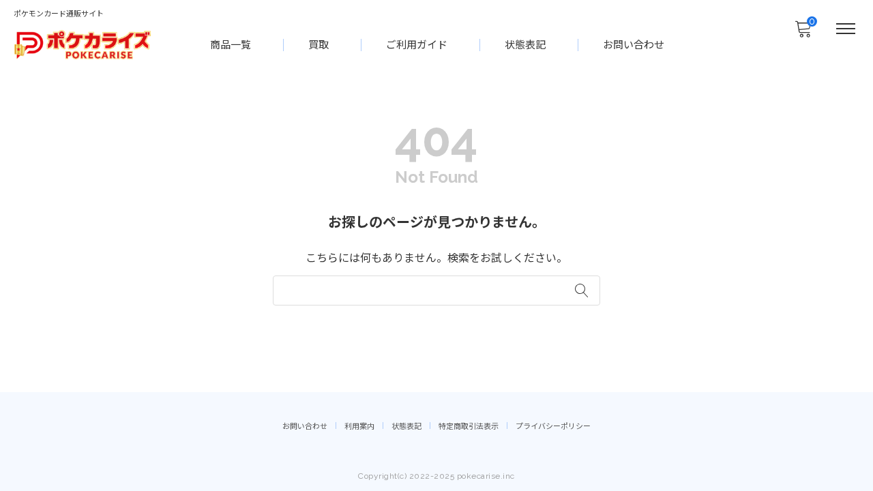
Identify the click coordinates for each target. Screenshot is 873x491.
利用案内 (359, 426)
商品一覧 (230, 45)
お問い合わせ (633, 45)
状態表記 (525, 45)
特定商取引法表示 (469, 426)
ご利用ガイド (416, 45)
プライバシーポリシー (553, 426)
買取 (318, 45)
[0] (802, 32)
